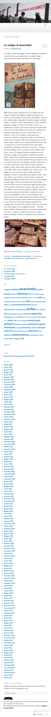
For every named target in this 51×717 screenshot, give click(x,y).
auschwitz (7, 258)
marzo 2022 (8, 491)
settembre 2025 (9, 389)
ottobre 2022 (8, 476)
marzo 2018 (8, 598)
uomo (6, 339)
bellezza (14, 294)
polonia (32, 324)
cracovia (7, 302)
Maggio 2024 (8, 429)
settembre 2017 (9, 613)
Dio (28, 301)
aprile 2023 (8, 461)
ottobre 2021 (8, 504)
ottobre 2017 (8, 610)
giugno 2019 (8, 563)
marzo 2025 (8, 404)
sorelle (26, 331)
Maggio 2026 (8, 372)
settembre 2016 (9, 643)
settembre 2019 (9, 556)
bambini (40, 289)
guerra (19, 309)
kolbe (31, 308)
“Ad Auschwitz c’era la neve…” (15, 274)
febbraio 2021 (9, 518)
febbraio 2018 (9, 600)
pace (10, 320)
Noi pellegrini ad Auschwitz (22, 256)
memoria (36, 313)
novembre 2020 (9, 523)
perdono (18, 324)
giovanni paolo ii (10, 309)
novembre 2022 (9, 474)
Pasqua (24, 321)
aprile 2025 (8, 402)
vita (22, 338)
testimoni (8, 335)
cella (39, 297)
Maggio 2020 (8, 536)
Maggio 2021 (8, 511)
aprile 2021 (8, 514)
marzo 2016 (8, 657)
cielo (44, 298)
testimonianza (20, 334)
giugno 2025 (8, 397)
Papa (15, 320)
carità (35, 298)
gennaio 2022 (9, 496)
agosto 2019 (8, 558)
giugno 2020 (8, 533)
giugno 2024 (8, 427)
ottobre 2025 (8, 387)
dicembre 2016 (9, 635)
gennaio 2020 (9, 546)
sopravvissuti (18, 331)
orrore (6, 320)
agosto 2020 (8, 531)
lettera (38, 309)
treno (22, 258)
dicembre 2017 (9, 605)
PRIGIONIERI (9, 327)
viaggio (17, 338)
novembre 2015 (9, 667)
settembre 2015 (9, 672)
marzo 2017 (8, 628)
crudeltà (18, 302)
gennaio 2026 (9, 379)
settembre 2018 (9, 583)
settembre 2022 (9, 479)
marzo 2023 (8, 464)
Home (6, 25)
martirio (27, 313)
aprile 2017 (8, 625)
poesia (25, 324)
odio (35, 317)
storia (40, 331)
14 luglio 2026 (9, 276)
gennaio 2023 (9, 469)
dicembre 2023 (9, 441)
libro (6, 313)
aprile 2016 (8, 655)
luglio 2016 (8, 648)
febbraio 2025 (9, 407)
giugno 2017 (8, 620)
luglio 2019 (8, 561)
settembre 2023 (9, 449)
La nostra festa (9, 269)
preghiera (41, 324)
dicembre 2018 (9, 576)
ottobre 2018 (8, 580)
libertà (42, 309)
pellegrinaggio (34, 320)
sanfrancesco (25, 327)
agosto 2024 (8, 422)
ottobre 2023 (8, 446)
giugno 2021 (8, 509)
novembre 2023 (9, 444)
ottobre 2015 (8, 670)
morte (16, 317)
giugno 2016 (8, 650)
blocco (31, 294)
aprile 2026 (8, 374)
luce (18, 314)
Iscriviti (8, 699)
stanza (18, 258)
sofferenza (8, 330)
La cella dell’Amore (25, 25)
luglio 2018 (8, 588)
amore (15, 289)
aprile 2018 (8, 595)
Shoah (34, 327)
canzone (30, 298)
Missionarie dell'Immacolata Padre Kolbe (19, 356)
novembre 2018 (9, 578)
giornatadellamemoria (21, 304)
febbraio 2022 (9, 494)
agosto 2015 (8, 675)
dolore (33, 302)
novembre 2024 (9, 414)
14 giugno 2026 (9, 278)
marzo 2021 (8, 516)
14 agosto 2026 (9, 271)
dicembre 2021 (9, 499)
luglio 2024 (8, 424)
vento (11, 338)
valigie (27, 258)
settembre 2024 (9, 419)
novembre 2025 (9, 384)
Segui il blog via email (13, 683)
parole (19, 320)
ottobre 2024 (8, 417)
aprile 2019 (8, 568)
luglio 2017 (8, 618)
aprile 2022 (8, 489)
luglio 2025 (8, 394)
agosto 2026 (8, 364)
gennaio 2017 (9, 633)
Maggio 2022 (8, 486)
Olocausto (42, 317)
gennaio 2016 (9, 662)
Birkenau (23, 293)
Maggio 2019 (8, 566)
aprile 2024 (8, 432)
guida (25, 310)
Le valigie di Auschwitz (18, 45)
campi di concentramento (12, 298)
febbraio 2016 (9, 660)
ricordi (17, 328)
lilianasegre (12, 314)
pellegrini (9, 324)
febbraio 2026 (9, 377)
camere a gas (39, 294)
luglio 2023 (8, 454)
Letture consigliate (10, 30)
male (22, 314)
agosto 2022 (8, 481)
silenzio (41, 327)
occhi (31, 317)
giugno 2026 (8, 370)
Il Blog (14, 25)
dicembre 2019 (9, 548)
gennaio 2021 (9, 521)
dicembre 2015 (9, 665)
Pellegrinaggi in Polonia (27, 30)
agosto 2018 (8, 585)
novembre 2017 (9, 608)
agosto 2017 (8, 615)
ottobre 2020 (8, 526)
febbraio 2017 (9, 630)
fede (6, 304)
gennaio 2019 (9, 573)
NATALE (21, 317)
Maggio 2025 (8, 399)
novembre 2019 (9, 551)
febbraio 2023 (9, 466)
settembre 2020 (9, 528)
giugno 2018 (8, 590)
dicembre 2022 (9, 471)
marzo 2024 (8, 434)
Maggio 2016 (8, 653)
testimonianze (34, 335)
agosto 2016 (8, 645)
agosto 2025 (8, 392)
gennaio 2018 (9, 603)
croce (13, 301)
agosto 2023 (8, 451)
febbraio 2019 (9, 571)
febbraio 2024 (9, 437)
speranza (32, 330)
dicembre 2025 (9, 382)
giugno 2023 (8, 456)
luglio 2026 (8, 367)
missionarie (8, 317)
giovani (34, 305)
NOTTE (27, 317)
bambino (7, 294)
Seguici (7, 345)
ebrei (13, 258)
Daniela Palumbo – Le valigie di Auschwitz (25, 251)
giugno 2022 (8, 484)
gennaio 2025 (9, 409)
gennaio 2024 (9, 439)
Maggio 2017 (8, 623)
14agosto (8, 289)
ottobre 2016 (8, 640)
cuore (23, 301)
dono (44, 302)
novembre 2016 (9, 638)
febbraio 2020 (9, 543)
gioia (9, 305)
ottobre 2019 (8, 553)
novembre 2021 (9, 501)
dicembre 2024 (9, 412)
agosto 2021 (8, 506)
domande (38, 302)
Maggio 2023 (8, 459)
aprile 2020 (8, 538)
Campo (24, 297)
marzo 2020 (8, 541)
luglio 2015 (8, 677)
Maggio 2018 (8, 593)
